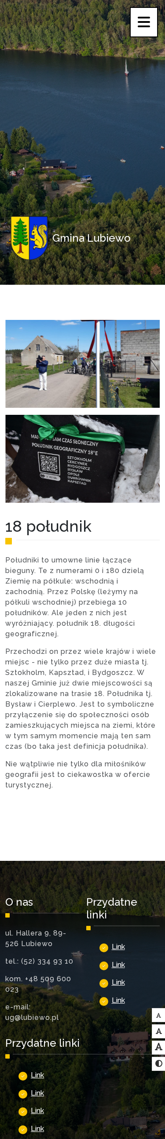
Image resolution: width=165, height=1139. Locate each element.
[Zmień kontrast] (158, 1063)
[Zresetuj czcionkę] (159, 1031)
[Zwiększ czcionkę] (159, 1046)
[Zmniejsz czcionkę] (158, 1015)
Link (118, 947)
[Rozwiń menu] (144, 22)
